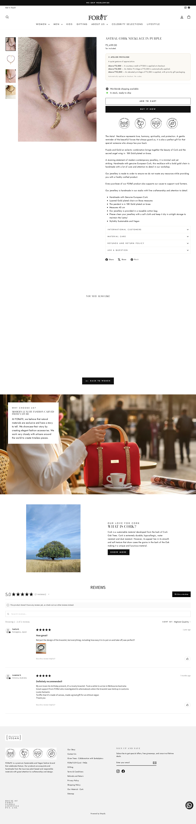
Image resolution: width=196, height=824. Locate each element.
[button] (48, 594)
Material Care (117, 236)
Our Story (71, 749)
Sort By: (168, 622)
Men (57, 24)
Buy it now (148, 109)
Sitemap (70, 793)
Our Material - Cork (75, 789)
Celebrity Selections (127, 24)
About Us (98, 24)
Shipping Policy (73, 784)
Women (42, 24)
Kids (70, 24)
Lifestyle (153, 24)
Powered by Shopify (98, 813)
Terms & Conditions (75, 771)
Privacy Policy (73, 780)
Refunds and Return (75, 776)
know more (119, 552)
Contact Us (71, 754)
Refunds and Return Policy (126, 243)
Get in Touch (10, 7)
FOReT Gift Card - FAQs (77, 762)
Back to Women (99, 381)
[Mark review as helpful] (187, 659)
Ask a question (118, 250)
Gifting (82, 24)
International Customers (125, 229)
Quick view (27, 345)
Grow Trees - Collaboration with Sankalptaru (85, 758)
